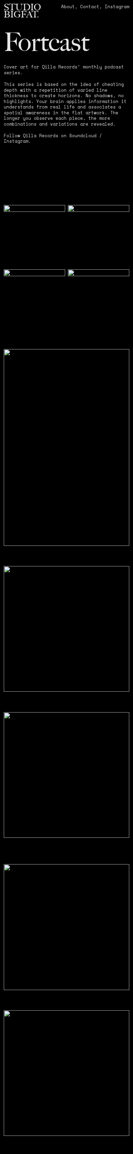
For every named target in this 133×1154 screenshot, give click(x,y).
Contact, (91, 6)
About (68, 6)
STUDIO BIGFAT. (22, 11)
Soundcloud (83, 135)
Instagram (117, 6)
